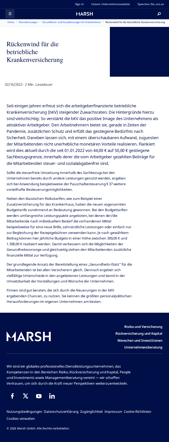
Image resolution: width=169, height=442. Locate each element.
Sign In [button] (79, 4)
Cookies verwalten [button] (21, 418)
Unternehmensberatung (143, 347)
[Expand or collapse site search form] (159, 13)
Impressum (113, 411)
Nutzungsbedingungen (24, 411)
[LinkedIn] (52, 396)
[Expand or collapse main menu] (9, 13)
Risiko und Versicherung (143, 326)
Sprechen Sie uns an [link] (150, 4)
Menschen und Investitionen (139, 340)
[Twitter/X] (26, 396)
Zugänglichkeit (91, 411)
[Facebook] (12, 396)
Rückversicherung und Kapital (138, 333)
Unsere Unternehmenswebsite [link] (110, 4)
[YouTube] (39, 396)
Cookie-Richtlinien (137, 411)
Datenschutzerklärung (61, 411)
